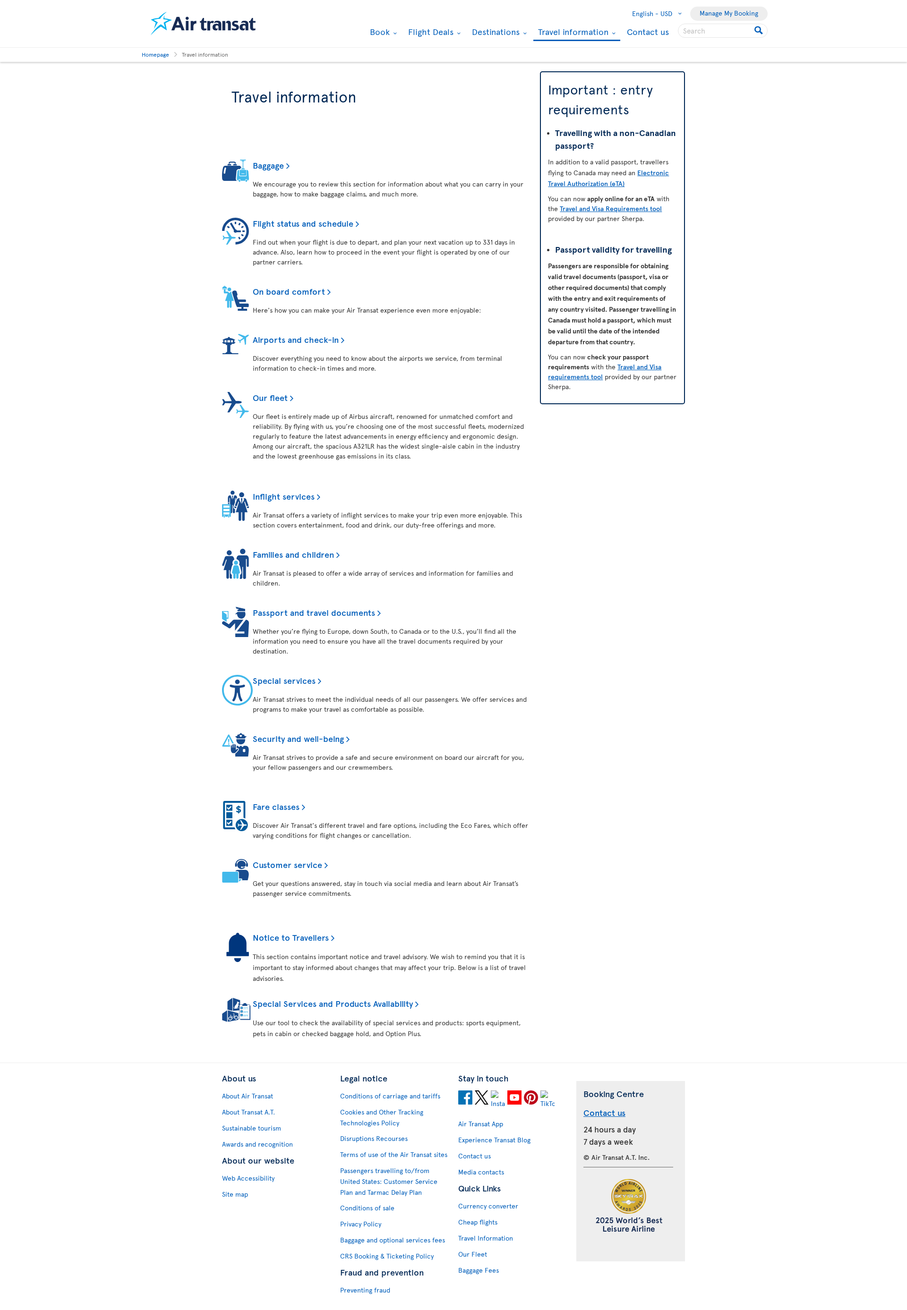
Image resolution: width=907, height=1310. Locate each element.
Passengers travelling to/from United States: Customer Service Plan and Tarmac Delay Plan (388, 1181)
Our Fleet (472, 1254)
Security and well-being (298, 738)
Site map (235, 1194)
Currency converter (488, 1205)
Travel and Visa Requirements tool (611, 208)
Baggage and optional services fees (392, 1239)
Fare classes (276, 806)
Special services (284, 680)
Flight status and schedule (303, 223)
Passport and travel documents (314, 612)
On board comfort (289, 291)
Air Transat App (480, 1123)
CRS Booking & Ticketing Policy (387, 1255)
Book (378, 32)
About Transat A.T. (248, 1111)
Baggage (268, 165)
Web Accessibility (248, 1178)
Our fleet (270, 397)
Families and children (293, 554)
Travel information (572, 32)
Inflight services (284, 496)
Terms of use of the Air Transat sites (393, 1154)
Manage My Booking (729, 13)
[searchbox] (723, 31)
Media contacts (481, 1171)
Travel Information (485, 1237)
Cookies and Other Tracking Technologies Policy (381, 1117)
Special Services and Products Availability (333, 1003)
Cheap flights (477, 1221)
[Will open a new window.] (465, 1098)
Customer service (287, 864)
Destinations (494, 32)
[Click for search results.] (759, 31)
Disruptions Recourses (374, 1138)
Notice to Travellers (291, 937)
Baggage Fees (478, 1270)
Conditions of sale (367, 1207)
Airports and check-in (296, 339)
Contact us (648, 31)
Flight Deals (429, 32)
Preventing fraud (365, 1289)
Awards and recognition (257, 1144)
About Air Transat (247, 1095)
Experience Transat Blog (494, 1139)
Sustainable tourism (251, 1127)
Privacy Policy (360, 1223)
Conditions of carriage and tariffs (390, 1095)
